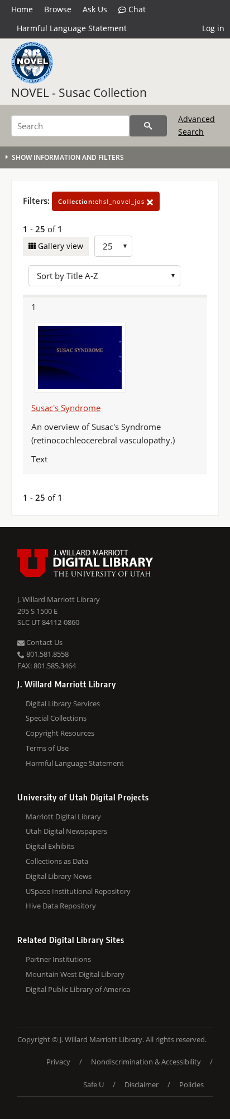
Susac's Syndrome (65, 407)
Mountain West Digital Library (75, 974)
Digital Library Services (63, 703)
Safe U (93, 1084)
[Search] (148, 125)
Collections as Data (57, 861)
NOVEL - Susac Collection (79, 92)
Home (22, 9)
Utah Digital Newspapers (66, 831)
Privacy (58, 1062)
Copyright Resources (60, 733)
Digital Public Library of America (78, 989)
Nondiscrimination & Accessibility (146, 1062)
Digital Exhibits (50, 846)
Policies (191, 1084)
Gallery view (59, 246)
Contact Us (44, 642)
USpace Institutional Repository (78, 891)
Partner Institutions (58, 959)
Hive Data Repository (61, 906)
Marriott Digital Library (63, 817)
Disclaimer (141, 1084)
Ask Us (95, 9)
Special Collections (56, 718)
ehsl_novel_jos (102, 201)
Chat (136, 9)
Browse (57, 9)
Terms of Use (47, 748)
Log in (213, 28)
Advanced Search (196, 125)
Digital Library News (59, 876)
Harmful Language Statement (72, 28)
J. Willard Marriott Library (58, 599)
